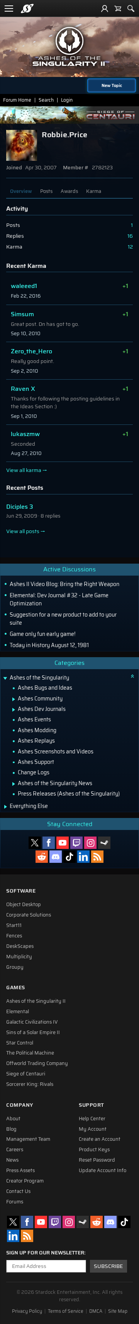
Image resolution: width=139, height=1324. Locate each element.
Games (15, 987)
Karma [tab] (93, 191)
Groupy (15, 967)
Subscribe (108, 1266)
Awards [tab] (69, 191)
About (13, 1119)
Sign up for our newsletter (45, 1253)
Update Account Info (102, 1170)
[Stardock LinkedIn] (83, 857)
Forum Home (17, 100)
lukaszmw (25, 434)
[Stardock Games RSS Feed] (97, 857)
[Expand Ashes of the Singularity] (5, 678)
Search (46, 100)
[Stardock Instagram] (90, 843)
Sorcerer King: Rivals (29, 1084)
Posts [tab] (46, 191)
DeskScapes (20, 946)
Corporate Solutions (28, 915)
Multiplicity (19, 957)
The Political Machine (30, 1053)
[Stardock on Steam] (104, 843)
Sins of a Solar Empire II (33, 1032)
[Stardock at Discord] (56, 857)
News (12, 1160)
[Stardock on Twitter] (35, 843)
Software (21, 891)
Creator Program (25, 1181)
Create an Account (99, 1139)
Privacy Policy (27, 1311)
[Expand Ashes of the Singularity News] (13, 784)
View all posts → (25, 531)
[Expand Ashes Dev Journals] (13, 710)
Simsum (22, 314)
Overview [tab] (21, 191)
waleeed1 (24, 286)
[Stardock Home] (27, 8)
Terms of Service (65, 1311)
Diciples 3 (19, 506)
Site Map (117, 1311)
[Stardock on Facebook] (49, 843)
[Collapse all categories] (132, 676)
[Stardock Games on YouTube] (63, 843)
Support (91, 1105)
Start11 (14, 925)
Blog (11, 1129)
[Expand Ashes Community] (13, 699)
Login (67, 100)
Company (19, 1105)
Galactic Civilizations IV (32, 1022)
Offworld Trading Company (37, 1063)
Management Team (28, 1139)
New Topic (112, 85)
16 (130, 236)
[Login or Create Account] (104, 8)
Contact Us (18, 1191)
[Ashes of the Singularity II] (69, 46)
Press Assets (20, 1170)
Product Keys (94, 1150)
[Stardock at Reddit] (42, 857)
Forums (14, 1202)
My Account (93, 1129)
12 (130, 247)
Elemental (17, 1012)
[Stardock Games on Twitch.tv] (76, 843)
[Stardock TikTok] (69, 857)
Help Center (92, 1119)
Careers (14, 1150)
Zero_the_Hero (31, 351)
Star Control (19, 1043)
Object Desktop (23, 904)
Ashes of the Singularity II (36, 1001)
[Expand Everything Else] (5, 807)
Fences (14, 936)
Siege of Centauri (25, 1074)
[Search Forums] (131, 8)
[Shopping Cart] (118, 8)
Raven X (23, 389)
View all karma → (26, 470)
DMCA (95, 1311)
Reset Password (97, 1160)
